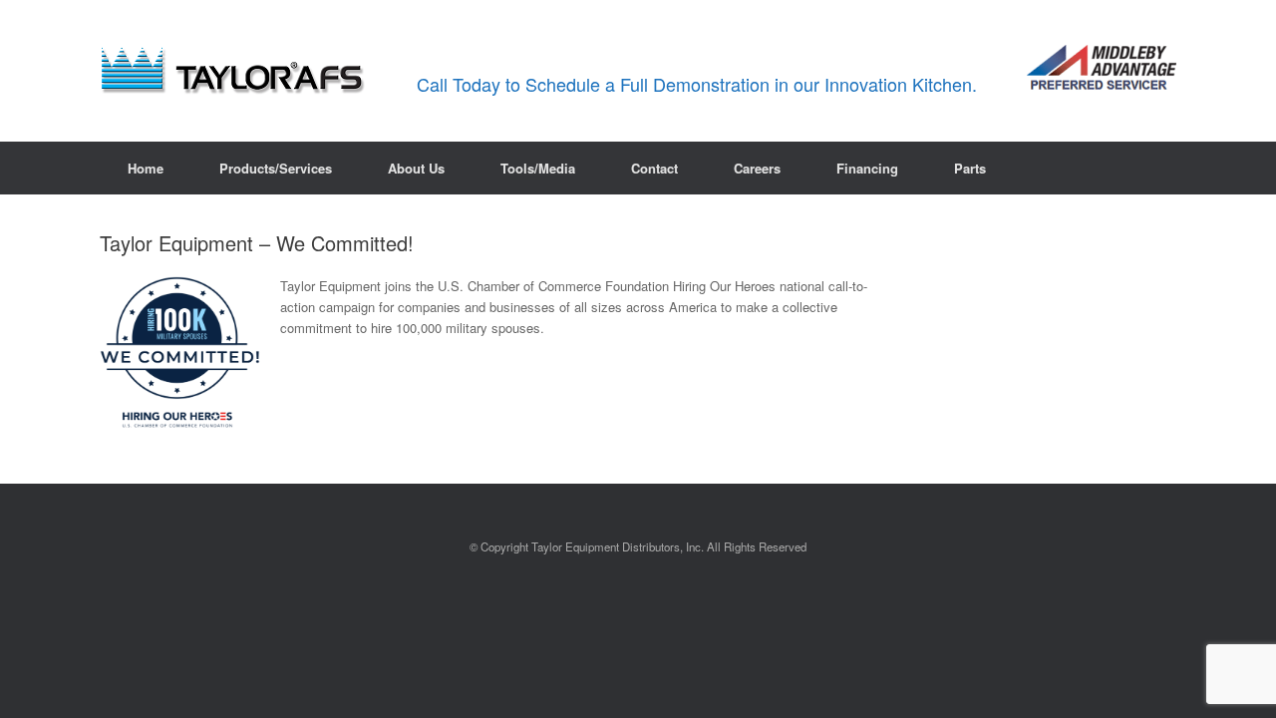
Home (145, 168)
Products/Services (275, 168)
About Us (416, 168)
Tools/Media (537, 168)
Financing (867, 168)
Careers (757, 168)
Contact (654, 168)
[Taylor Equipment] (234, 71)
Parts (970, 168)
